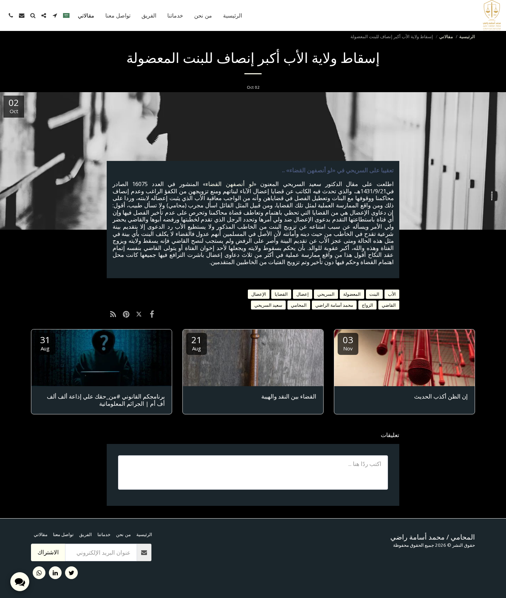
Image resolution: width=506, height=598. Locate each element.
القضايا (281, 294)
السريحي (326, 294)
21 (196, 343)
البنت (374, 294)
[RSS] (113, 313)
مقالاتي (446, 36)
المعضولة (352, 294)
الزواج (367, 305)
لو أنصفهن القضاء (229, 184)
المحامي (299, 305)
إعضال (302, 294)
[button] (55, 15)
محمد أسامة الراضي (334, 305)
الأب (392, 294)
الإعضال (258, 294)
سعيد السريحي (268, 305)
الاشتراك (48, 552)
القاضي (389, 305)
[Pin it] (125, 313)
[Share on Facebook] (151, 313)
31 (45, 343)
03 (348, 343)
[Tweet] (139, 313)
